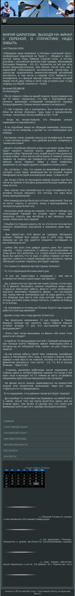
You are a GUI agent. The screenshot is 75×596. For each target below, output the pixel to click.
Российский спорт (15, 433)
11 (12, 478)
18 (12, 481)
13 (24, 478)
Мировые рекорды (15, 438)
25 (12, 484)
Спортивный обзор (16, 427)
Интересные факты (15, 444)
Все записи (10, 450)
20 (24, 481)
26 (18, 484)
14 (30, 478)
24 (6, 484)
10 (6, 478)
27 (24, 484)
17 (6, 481)
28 (30, 484)
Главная (9, 421)
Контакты (10, 456)
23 (42, 481)
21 (30, 481)
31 (6, 486)
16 (42, 478)
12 (18, 478)
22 (36, 481)
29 (36, 484)
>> (40, 516)
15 (36, 478)
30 (42, 484)
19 (18, 481)
